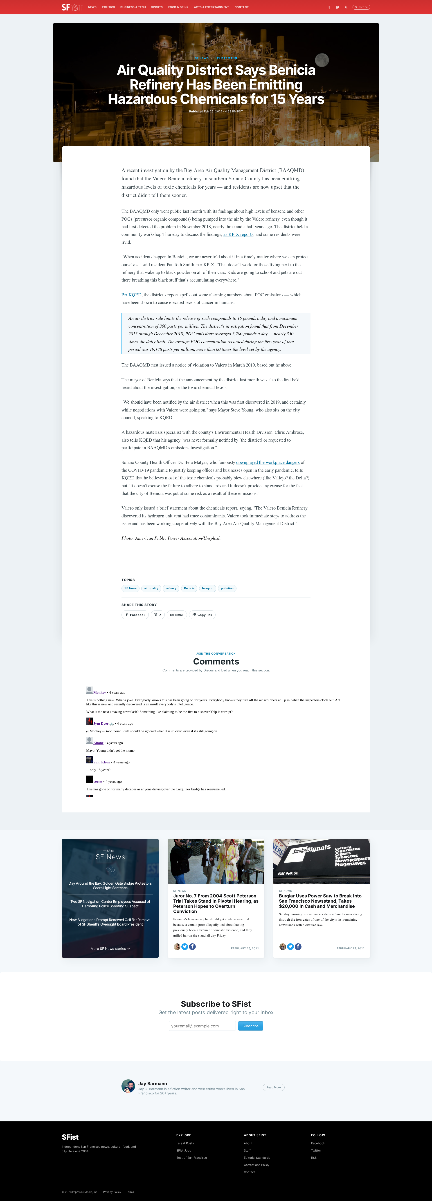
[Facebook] (329, 7)
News (92, 7)
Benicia (189, 588)
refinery (171, 588)
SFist (70, 1137)
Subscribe (361, 7)
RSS (314, 1157)
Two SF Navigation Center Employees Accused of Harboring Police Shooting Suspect (110, 903)
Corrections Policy (256, 1165)
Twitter (316, 1150)
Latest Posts (185, 1143)
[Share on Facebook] (192, 947)
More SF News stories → (110, 948)
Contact (242, 7)
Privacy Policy (112, 1192)
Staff (247, 1150)
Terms (130, 1192)
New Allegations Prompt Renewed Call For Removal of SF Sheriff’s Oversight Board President (110, 921)
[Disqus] (216, 741)
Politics (108, 7)
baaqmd (207, 588)
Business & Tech (133, 7)
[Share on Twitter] (185, 947)
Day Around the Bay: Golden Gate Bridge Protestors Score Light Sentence (110, 885)
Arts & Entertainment (211, 7)
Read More (274, 1087)
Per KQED (132, 294)
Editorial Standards (257, 1157)
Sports (157, 7)
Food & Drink (178, 7)
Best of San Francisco (191, 1157)
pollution (227, 588)
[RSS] (347, 7)
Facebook (318, 1143)
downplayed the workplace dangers (268, 462)
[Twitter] (337, 7)
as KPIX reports (238, 234)
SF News (202, 58)
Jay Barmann (226, 58)
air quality (151, 588)
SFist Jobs (183, 1150)
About (248, 1143)
